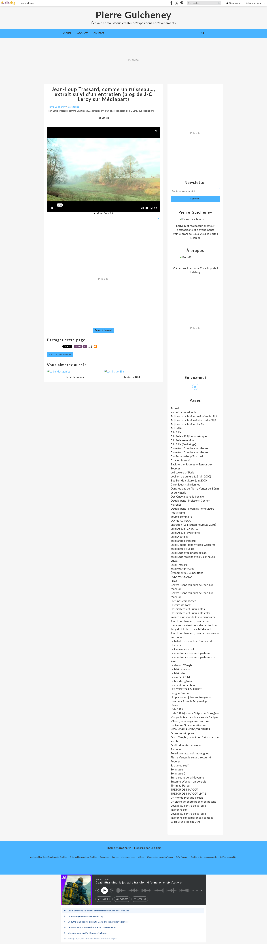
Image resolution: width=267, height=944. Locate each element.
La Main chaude (180, 669)
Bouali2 (197, 234)
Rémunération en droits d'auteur (160, 857)
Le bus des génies (181, 681)
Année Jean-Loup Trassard (187, 456)
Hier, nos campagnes (183, 601)
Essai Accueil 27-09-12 (184, 528)
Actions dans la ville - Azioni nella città (194, 416)
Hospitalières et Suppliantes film (190, 613)
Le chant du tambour (183, 685)
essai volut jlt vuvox (182, 569)
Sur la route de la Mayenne (187, 777)
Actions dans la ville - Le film (188, 424)
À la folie (176, 432)
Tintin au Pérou (180, 785)
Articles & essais (181, 460)
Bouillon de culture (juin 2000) (189, 480)
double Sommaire (181, 516)
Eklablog (155, 848)
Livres (174, 705)
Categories (73, 106)
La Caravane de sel (182, 649)
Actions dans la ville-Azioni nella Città (193, 420)
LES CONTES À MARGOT (186, 689)
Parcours (176, 749)
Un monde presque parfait (187, 797)
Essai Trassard (179, 565)
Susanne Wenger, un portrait (188, 781)
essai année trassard (183, 541)
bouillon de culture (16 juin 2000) (191, 476)
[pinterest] (182, 3)
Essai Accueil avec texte (185, 533)
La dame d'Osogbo (182, 665)
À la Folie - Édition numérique (189, 436)
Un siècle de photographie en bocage (193, 801)
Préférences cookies (228, 857)
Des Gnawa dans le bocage (187, 496)
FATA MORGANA (181, 577)
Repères (176, 761)
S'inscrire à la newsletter (60, 355)
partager (124, 899)
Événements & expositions (187, 573)
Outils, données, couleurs (186, 745)
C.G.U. (141, 857)
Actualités (177, 428)
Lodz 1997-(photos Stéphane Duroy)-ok (195, 713)
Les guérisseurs (180, 693)
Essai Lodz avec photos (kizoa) (189, 553)
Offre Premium (182, 857)
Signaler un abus (128, 857)
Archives (82, 33)
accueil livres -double (184, 412)
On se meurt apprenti (184, 733)
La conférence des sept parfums (190, 653)
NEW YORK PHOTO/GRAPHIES (190, 729)
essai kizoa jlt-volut (182, 549)
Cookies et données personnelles (204, 857)
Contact (98, 33)
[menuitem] (67, 33)
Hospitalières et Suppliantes (188, 609)
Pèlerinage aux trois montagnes (190, 753)
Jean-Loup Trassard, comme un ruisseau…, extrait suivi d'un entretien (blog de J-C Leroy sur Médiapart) (194, 625)
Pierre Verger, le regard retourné (191, 757)
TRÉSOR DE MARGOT (184, 789)
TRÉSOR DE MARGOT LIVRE (188, 793)
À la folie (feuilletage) (183, 444)
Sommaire (177, 769)
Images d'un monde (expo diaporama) (193, 617)
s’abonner (106, 899)
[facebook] (171, 3)
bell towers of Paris (182, 472)
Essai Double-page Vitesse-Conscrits (193, 545)
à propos (142, 899)
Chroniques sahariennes (185, 484)
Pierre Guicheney (134, 15)
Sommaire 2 (178, 773)
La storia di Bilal (180, 677)
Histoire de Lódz (181, 605)
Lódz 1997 (177, 709)
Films (174, 581)
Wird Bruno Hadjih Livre (186, 822)
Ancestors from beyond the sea (190, 448)
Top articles (104, 857)
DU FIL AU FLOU (181, 520)
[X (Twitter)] (176, 3)
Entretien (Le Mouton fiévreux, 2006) (193, 524)
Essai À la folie (179, 537)
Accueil (67, 33)
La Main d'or (178, 673)
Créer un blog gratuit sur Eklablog (83, 857)
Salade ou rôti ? (180, 765)
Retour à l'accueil (103, 330)
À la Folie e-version (182, 440)
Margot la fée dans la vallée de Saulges (194, 717)
